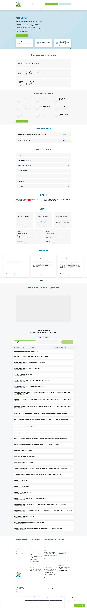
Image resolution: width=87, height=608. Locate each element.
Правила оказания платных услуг (50, 561)
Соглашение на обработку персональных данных (20, 584)
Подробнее (64, 134)
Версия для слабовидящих (63, 570)
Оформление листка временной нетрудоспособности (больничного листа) (36, 570)
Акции (17, 541)
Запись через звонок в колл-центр (19, 357)
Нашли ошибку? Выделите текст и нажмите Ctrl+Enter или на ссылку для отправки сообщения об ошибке (43, 600)
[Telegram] (46, 588)
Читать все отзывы (43, 280)
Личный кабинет (65, 4)
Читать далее (36, 273)
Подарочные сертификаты (20, 553)
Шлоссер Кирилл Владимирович (34, 72)
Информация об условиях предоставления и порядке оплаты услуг (50, 549)
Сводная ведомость (47, 580)
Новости (60, 547)
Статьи (60, 543)
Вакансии (31, 543)
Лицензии (46, 541)
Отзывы (31, 545)
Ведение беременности (20, 543)
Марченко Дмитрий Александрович (35, 62)
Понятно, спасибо (80, 605)
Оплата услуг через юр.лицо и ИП (36, 578)
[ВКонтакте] (44, 588)
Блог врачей (61, 541)
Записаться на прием (51, 4)
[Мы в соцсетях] (48, 588)
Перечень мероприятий (48, 572)
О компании (32, 541)
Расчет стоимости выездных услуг (36, 547)
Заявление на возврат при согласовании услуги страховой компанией (35, 562)
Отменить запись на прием (35, 580)
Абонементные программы (20, 545)
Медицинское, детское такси (64, 555)
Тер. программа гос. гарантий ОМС (50, 567)
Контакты (56, 8)
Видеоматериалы (62, 545)
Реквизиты (46, 543)
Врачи (27, 8)
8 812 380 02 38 (37, 4)
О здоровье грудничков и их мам (35, 573)
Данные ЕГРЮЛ (47, 545)
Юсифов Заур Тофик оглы (32, 82)
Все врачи (22, 121)
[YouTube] (54, 588)
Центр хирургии (41, 8)
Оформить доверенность (34, 559)
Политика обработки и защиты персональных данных (20, 588)
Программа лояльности (20, 555)
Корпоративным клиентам (20, 551)
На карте (19, 292)
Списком (27, 292)
